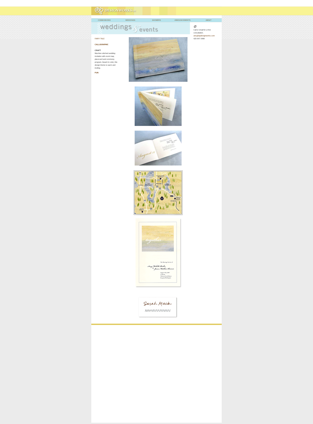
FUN (96, 73)
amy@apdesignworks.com (204, 36)
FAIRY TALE (99, 39)
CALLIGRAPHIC (101, 44)
